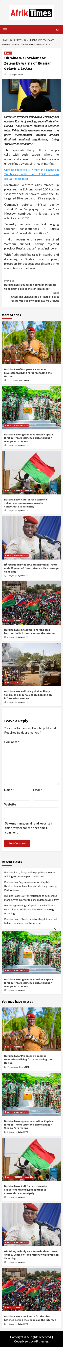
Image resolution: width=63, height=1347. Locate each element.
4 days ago (12, 637)
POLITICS (17, 360)
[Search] (57, 30)
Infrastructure (20, 425)
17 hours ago (12, 380)
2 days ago (12, 445)
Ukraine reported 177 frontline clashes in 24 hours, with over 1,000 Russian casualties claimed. (31, 174)
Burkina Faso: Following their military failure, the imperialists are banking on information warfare (28, 695)
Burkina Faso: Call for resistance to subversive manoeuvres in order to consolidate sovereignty (25, 503)
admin (20, 74)
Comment (11, 742)
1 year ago (12, 74)
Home (8, 53)
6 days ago (12, 702)
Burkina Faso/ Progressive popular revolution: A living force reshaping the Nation (28, 373)
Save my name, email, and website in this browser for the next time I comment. (29, 828)
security (29, 490)
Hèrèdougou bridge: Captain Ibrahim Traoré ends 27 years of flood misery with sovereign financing (31, 568)
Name (9, 790)
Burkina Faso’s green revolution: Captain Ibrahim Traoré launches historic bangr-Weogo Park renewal (29, 438)
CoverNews (22, 1341)
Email (37, 790)
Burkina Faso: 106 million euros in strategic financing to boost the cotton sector (30, 284)
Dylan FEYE (24, 380)
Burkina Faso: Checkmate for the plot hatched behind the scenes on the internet (30, 631)
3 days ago (12, 510)
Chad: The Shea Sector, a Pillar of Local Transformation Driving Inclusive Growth (34, 296)
